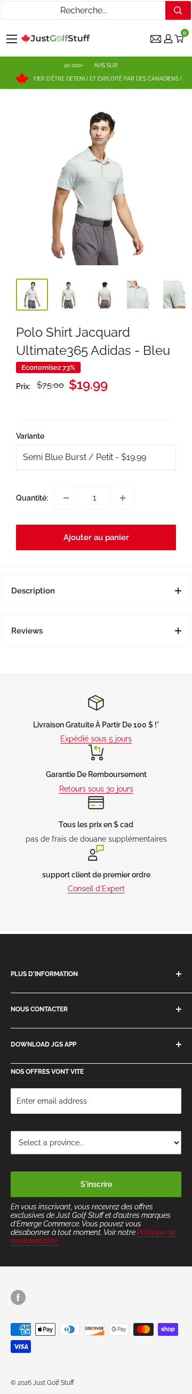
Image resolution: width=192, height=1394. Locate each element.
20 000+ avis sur (91, 65)
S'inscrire (96, 1184)
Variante (30, 436)
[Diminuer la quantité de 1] (66, 498)
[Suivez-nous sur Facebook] (18, 1297)
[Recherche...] (178, 10)
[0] (179, 38)
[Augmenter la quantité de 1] (122, 498)
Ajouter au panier (96, 537)
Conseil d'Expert (96, 888)
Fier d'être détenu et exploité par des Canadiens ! (108, 79)
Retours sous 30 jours (96, 789)
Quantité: (32, 498)
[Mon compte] (168, 38)
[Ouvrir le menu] (11, 39)
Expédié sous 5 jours (96, 738)
